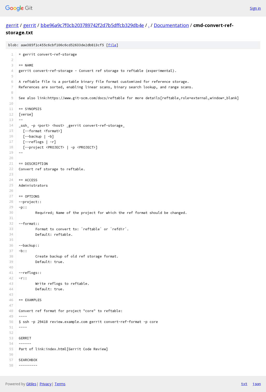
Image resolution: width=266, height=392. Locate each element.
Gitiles (31, 383)
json (256, 383)
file (112, 45)
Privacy (45, 383)
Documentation (171, 25)
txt (244, 383)
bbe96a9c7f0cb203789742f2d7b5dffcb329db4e (92, 25)
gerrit (12, 25)
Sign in (255, 8)
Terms (60, 383)
